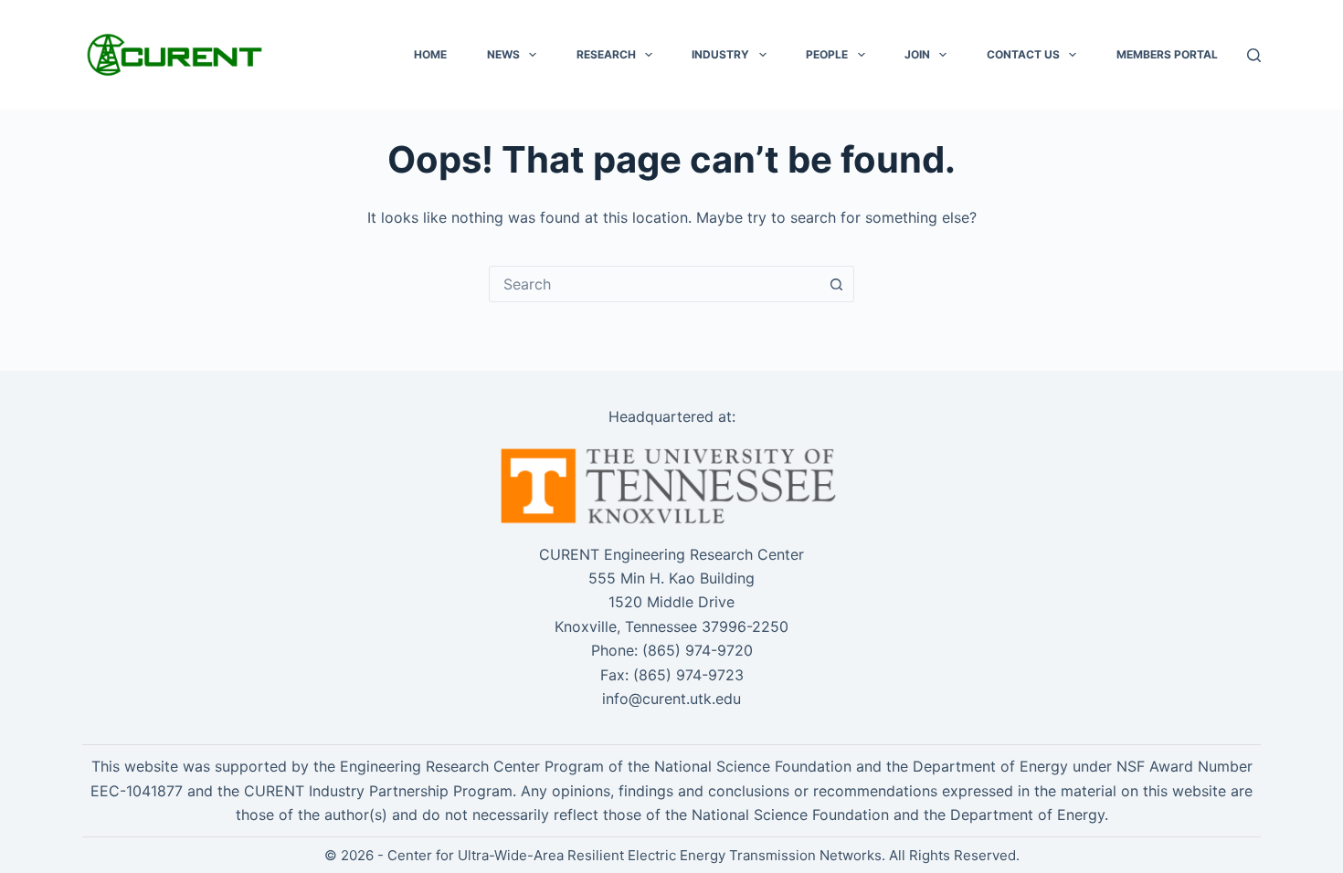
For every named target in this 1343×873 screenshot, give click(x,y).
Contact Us (1023, 54)
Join (917, 54)
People (827, 54)
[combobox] (654, 284)
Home (430, 54)
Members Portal (1167, 54)
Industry (720, 54)
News (503, 54)
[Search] (1254, 55)
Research (606, 54)
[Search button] (836, 284)
